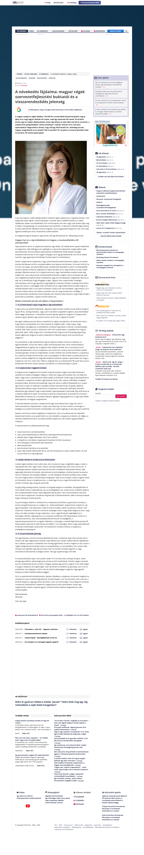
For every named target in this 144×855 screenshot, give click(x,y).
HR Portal (24, 85)
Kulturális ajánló (112, 792)
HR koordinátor (105, 163)
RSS (55, 825)
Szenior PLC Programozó (109, 228)
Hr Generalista (105, 166)
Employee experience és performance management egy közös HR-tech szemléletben (108, 93)
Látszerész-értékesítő (107, 217)
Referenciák (79, 825)
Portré (41, 34)
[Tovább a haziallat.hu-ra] (111, 306)
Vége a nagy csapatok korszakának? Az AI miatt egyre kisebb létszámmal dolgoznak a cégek (71, 734)
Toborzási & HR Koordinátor (110, 169)
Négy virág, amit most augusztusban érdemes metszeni (109, 294)
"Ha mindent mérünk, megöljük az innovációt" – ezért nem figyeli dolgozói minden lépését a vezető (71, 723)
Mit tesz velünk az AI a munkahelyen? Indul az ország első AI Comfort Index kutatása (110, 102)
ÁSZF (60, 825)
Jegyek (85, 629)
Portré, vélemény (31, 74)
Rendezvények (105, 246)
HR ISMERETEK (42, 31)
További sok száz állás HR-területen (111, 177)
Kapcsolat (97, 825)
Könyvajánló (53, 792)
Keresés (98, 393)
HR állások (104, 153)
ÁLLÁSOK (86, 31)
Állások (102, 187)
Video (22, 792)
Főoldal (19, 74)
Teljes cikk (26, 733)
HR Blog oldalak (106, 330)
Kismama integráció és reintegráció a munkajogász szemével (109, 266)
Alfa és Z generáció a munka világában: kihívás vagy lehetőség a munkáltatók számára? (109, 84)
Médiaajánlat (76, 827)
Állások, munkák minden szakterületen (111, 232)
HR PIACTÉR (73, 31)
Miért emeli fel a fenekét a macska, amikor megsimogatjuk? (111, 317)
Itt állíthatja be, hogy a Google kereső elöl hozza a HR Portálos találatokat (55, 110)
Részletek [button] (73, 629)
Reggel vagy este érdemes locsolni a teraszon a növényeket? (109, 289)
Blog (47, 3)
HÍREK (31, 31)
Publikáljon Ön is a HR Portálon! (77, 615)
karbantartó (100, 196)
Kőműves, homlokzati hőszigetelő (108, 199)
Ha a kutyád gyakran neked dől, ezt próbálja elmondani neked (108, 312)
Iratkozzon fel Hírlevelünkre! (27, 615)
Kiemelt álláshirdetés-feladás (110, 236)
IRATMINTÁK (100, 31)
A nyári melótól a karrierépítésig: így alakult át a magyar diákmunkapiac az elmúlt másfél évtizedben (110, 111)
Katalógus (72, 3)
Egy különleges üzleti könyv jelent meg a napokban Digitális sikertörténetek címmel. (57, 800)
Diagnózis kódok (106, 389)
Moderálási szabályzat (62, 827)
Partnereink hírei (107, 277)
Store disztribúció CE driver (110, 211)
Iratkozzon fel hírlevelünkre (64, 829)
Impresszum (68, 825)
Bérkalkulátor (59, 3)
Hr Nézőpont (23, 34)
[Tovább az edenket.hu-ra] (111, 283)
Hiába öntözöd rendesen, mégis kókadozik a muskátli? (111, 299)
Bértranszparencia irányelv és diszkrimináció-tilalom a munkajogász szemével (110, 252)
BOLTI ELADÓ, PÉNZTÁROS (109, 214)
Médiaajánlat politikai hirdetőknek (107, 827)
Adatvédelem (107, 825)
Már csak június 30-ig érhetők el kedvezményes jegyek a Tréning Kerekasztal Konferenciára (71, 754)
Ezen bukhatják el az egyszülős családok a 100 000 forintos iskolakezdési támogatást (71, 740)
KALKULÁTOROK (58, 31)
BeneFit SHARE (115, 31)
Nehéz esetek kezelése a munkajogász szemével (110, 261)
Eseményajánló (22, 623)
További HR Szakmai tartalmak (106, 379)
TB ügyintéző (104, 157)
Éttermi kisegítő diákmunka (110, 220)
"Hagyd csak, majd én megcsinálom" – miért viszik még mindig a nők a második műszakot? (71, 769)
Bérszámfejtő (104, 160)
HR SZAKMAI (21, 31)
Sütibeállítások (88, 827)
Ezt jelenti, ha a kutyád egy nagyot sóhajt (110, 321)
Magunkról (88, 825)
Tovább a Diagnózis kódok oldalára (107, 401)
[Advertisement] (52, 670)
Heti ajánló (103, 77)
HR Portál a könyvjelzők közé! (51, 615)
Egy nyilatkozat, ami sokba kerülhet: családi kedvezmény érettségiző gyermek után (70, 747)
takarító (99, 202)
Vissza (109, 34)
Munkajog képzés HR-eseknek (107, 257)
